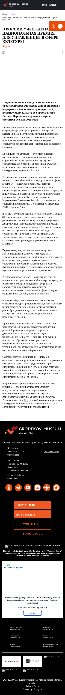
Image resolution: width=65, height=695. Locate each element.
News (13, 14)
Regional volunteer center (15, 645)
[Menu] (60, 5)
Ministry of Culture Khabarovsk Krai (16, 628)
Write (32, 613)
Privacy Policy (32, 686)
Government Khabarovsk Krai (48, 628)
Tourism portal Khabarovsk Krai (15, 637)
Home (4, 14)
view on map (13, 455)
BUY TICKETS (25, 514)
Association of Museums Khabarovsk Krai (50, 645)
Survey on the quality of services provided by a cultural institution (32, 442)
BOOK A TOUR (33, 533)
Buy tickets (54, 26)
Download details (51, 451)
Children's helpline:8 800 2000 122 (16, 477)
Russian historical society (48, 637)
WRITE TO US (32, 524)
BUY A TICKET (28, 505)
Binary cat (38, 689)
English (45, 5)
